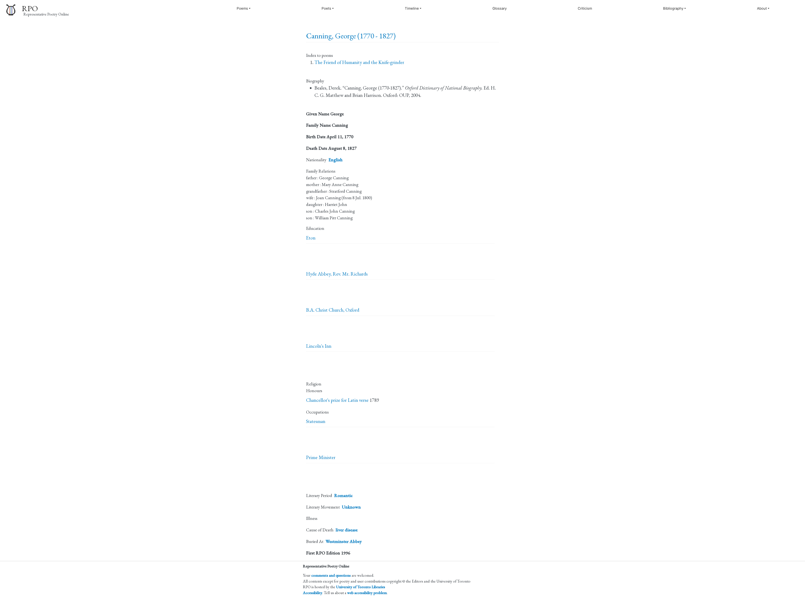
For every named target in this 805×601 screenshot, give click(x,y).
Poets (326, 8)
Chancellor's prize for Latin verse (337, 400)
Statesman (315, 421)
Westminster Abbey (344, 541)
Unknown (351, 507)
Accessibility (312, 592)
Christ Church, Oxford (337, 310)
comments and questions (331, 575)
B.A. (310, 310)
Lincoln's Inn (318, 346)
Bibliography (673, 8)
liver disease (347, 530)
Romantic (343, 495)
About (762, 8)
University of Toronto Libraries (360, 586)
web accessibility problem (367, 592)
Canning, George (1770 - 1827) (351, 36)
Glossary (499, 8)
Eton (311, 238)
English (335, 160)
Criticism (585, 8)
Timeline (412, 8)
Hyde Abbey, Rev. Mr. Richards (337, 274)
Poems (242, 8)
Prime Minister (320, 457)
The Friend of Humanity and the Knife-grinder (359, 62)
